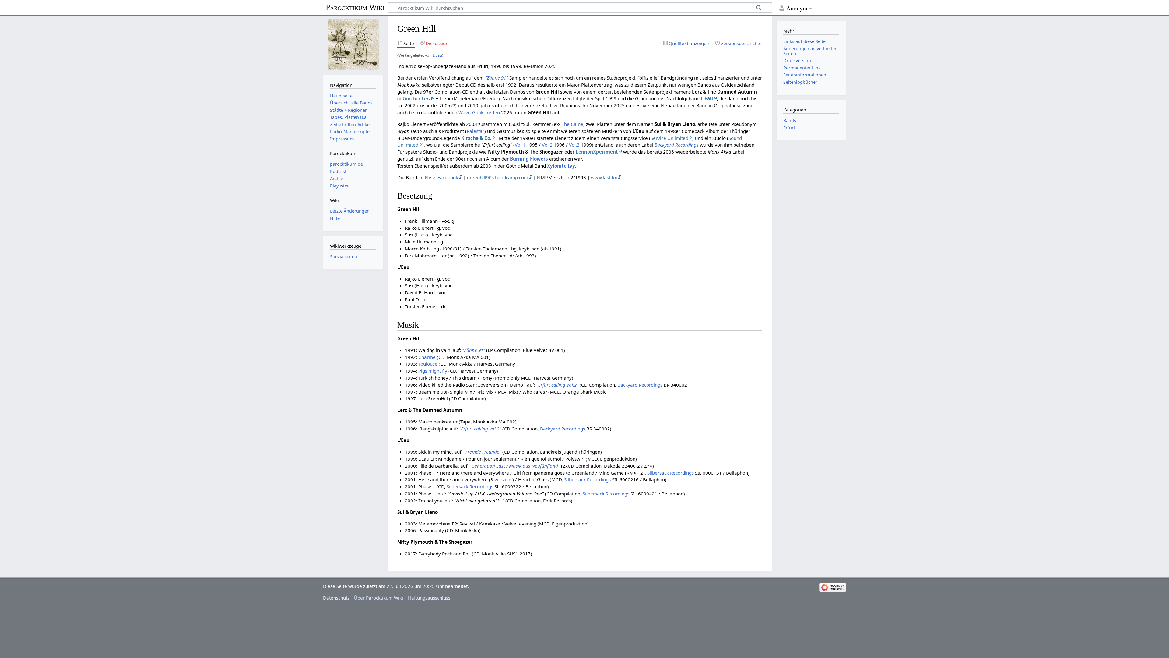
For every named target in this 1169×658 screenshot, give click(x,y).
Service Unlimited (669, 138)
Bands (789, 120)
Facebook (447, 177)
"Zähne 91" (496, 78)
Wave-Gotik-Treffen (479, 112)
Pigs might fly (432, 371)
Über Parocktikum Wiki (378, 598)
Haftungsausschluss (429, 598)
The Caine (572, 124)
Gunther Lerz (417, 98)
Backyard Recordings (677, 145)
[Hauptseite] (353, 44)
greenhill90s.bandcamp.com (497, 177)
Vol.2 (547, 145)
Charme (427, 357)
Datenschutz (336, 598)
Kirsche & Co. (476, 138)
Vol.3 (574, 145)
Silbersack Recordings (670, 473)
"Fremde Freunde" (482, 452)
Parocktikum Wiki (355, 7)
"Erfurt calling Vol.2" (557, 385)
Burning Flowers (529, 159)
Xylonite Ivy (561, 166)
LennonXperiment (597, 152)
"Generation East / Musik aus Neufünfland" (515, 466)
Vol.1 (520, 145)
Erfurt (789, 128)
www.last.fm (604, 177)
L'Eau (437, 55)
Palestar (475, 131)
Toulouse (427, 364)
